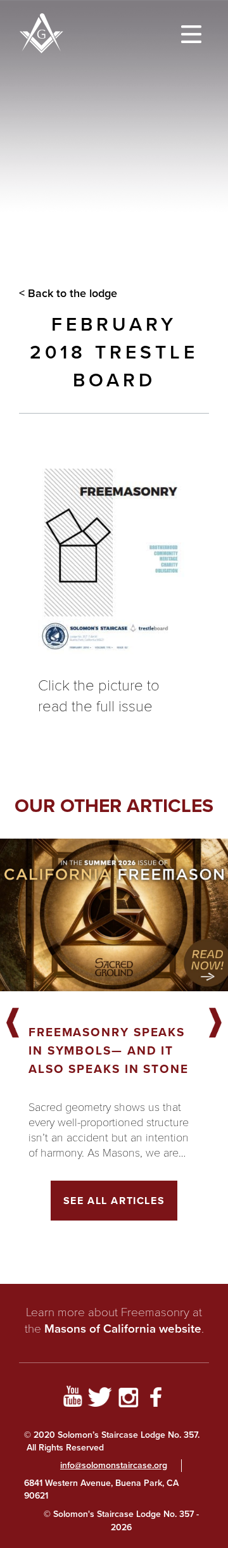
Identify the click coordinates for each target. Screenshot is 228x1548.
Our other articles (114, 806)
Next (215, 1023)
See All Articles (114, 1200)
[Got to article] (114, 915)
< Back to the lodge (68, 293)
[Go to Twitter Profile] (100, 1399)
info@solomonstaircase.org (113, 1465)
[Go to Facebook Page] (156, 1399)
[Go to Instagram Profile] (128, 1399)
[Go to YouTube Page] (72, 1399)
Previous (12, 1023)
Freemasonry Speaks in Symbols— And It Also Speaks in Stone (108, 1050)
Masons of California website (122, 1328)
